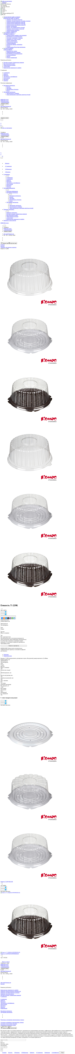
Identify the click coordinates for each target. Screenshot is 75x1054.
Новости (6, 74)
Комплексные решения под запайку (12, 67)
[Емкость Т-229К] (30, 482)
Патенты (6, 80)
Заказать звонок (4, 103)
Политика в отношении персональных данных (12, 1019)
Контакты (6, 79)
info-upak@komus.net (6, 106)
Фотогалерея (7, 78)
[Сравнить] (4, 614)
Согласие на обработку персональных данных (12, 1022)
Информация (4, 1008)
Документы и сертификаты (10, 76)
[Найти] (6, 1047)
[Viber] (10, 618)
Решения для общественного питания (10, 992)
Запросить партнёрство (13, 645)
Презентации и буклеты (12, 89)
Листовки (8, 88)
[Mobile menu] (2, 126)
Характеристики (8, 655)
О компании (7, 72)
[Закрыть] (2, 158)
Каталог (8, 86)
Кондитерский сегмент (9, 63)
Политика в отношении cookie (8, 1025)
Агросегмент (7, 66)
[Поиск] (2, 120)
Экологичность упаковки (12, 93)
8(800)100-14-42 (4, 99)
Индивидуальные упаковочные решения (14, 62)
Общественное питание (9, 65)
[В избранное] (4, 612)
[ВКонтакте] (2, 618)
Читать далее (4, 1034)
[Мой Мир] (6, 618)
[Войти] (1, 121)
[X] (8, 618)
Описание (6, 654)
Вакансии (6, 75)
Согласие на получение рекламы (9, 1023)
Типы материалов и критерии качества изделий (18, 94)
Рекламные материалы (9, 85)
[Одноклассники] (4, 618)
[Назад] (7, 176)
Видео (8, 90)
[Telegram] (14, 618)
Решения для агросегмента (7, 994)
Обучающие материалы (10, 92)
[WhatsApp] (12, 618)
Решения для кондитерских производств (11, 991)
